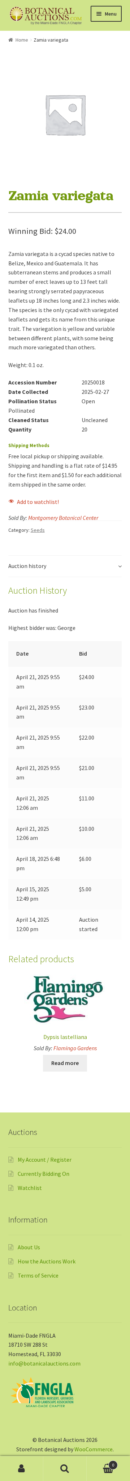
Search (65, 1468)
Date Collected (28, 391)
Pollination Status (32, 401)
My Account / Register (45, 1159)
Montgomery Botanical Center (63, 517)
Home (22, 40)
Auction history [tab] (27, 565)
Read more (65, 1062)
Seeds (38, 530)
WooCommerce (93, 1449)
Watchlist (30, 1187)
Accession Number (32, 382)
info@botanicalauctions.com (44, 1363)
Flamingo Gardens (75, 1048)
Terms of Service (38, 1275)
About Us (29, 1247)
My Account (21, 1468)
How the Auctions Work (46, 1261)
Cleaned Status (28, 420)
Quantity (19, 429)
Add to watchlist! (38, 501)
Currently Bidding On (43, 1173)
